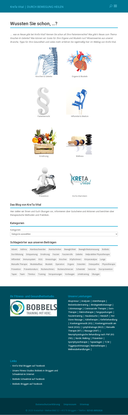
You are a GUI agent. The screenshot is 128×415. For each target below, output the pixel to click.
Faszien (56, 254)
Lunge (102, 259)
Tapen (14, 274)
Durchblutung (17, 254)
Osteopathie (94, 264)
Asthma (23, 249)
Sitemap (84, 404)
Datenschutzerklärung (48, 404)
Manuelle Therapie (19, 264)
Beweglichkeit (70, 249)
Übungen (96, 274)
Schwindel (80, 269)
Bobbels (105, 249)
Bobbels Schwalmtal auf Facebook (28, 379)
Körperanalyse (90, 259)
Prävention (16, 269)
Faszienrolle (67, 254)
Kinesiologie (51, 259)
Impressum (70, 404)
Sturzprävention (106, 269)
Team (22, 274)
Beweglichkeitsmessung (89, 249)
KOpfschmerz (75, 259)
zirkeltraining (83, 274)
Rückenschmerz (47, 269)
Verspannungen (55, 274)
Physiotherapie (108, 264)
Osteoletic (81, 264)
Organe (70, 264)
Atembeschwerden (38, 249)
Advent (14, 249)
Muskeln (48, 264)
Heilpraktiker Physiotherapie (98, 254)
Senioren (92, 269)
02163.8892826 (94, 410)
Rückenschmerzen (65, 269)
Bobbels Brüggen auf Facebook (27, 384)
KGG (40, 259)
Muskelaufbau (36, 264)
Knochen (63, 259)
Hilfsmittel (15, 259)
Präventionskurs (31, 269)
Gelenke (79, 254)
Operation (60, 264)
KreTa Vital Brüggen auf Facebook (28, 365)
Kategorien (15, 230)
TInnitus (31, 274)
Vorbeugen (69, 274)
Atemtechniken (55, 249)
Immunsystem (29, 259)
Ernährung (45, 254)
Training (41, 274)
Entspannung (31, 254)
